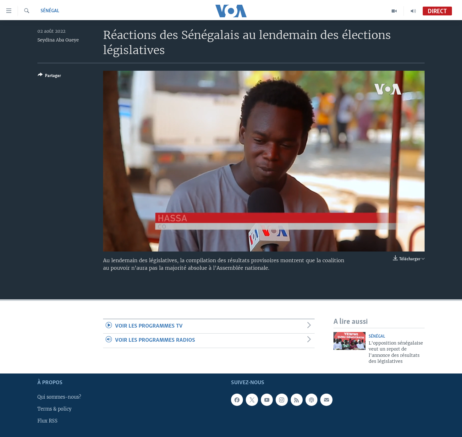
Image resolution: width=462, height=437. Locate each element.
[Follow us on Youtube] (267, 400)
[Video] (394, 11)
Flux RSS (47, 421)
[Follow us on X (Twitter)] (252, 400)
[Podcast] (311, 400)
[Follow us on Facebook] (237, 400)
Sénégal (50, 11)
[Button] (49, 77)
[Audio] (413, 11)
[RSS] (297, 400)
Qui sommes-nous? (59, 397)
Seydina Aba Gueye (58, 40)
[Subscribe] (326, 400)
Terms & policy (54, 409)
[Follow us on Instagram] (282, 400)
